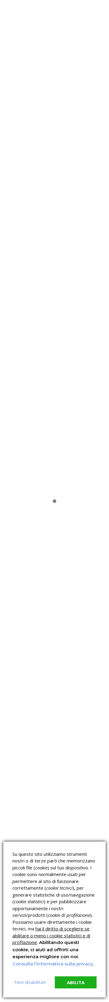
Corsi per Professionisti (73, 422)
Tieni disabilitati (30, 982)
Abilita (75, 982)
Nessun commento (28, 144)
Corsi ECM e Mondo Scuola (80, 406)
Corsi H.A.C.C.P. (20, 419)
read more (24, 217)
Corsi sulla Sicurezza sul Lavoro (24, 406)
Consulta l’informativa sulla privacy (52, 964)
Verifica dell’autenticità (19, 438)
